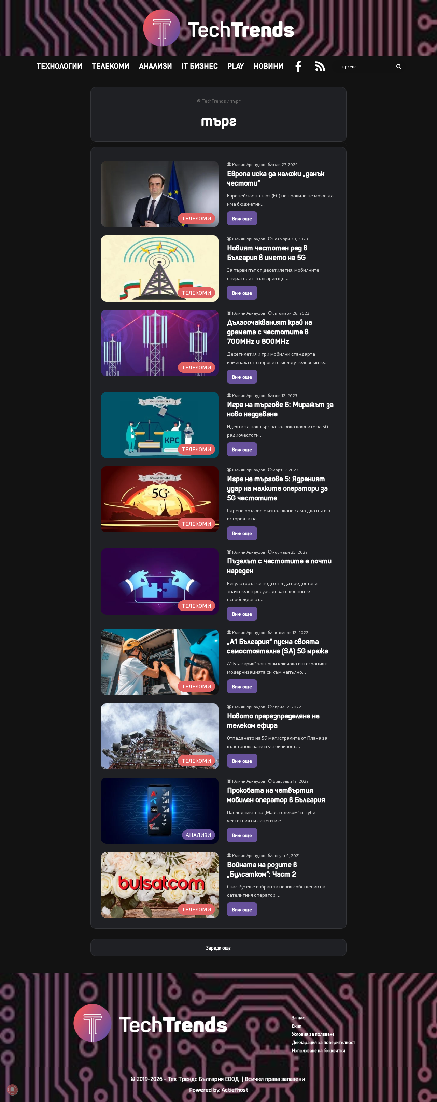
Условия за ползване (313, 1034)
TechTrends (213, 101)
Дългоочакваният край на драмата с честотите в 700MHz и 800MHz (269, 332)
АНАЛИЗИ (155, 66)
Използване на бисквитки (318, 1050)
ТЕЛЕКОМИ (110, 66)
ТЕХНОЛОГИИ (59, 66)
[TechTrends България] (218, 28)
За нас (298, 1017)
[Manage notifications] (12, 1089)
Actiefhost (235, 1089)
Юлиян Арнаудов (248, 164)
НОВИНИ (268, 66)
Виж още (242, 218)
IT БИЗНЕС (200, 66)
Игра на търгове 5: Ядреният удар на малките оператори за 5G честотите (277, 488)
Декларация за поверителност (323, 1042)
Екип (296, 1026)
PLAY (235, 66)
